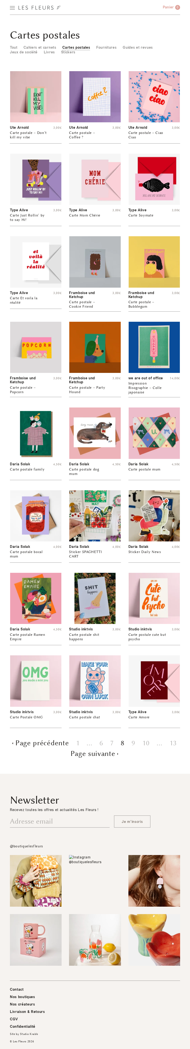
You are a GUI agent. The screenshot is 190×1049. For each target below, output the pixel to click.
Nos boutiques (22, 997)
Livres (49, 52)
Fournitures (106, 47)
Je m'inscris (132, 821)
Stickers (68, 52)
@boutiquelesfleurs (26, 846)
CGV (14, 1019)
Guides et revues (138, 47)
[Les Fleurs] (39, 8)
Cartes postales (76, 47)
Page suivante (93, 753)
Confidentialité (22, 1026)
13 (173, 743)
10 (145, 743)
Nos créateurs (22, 1004)
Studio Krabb (29, 1034)
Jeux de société (24, 52)
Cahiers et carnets (40, 47)
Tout (14, 47)
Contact (17, 989)
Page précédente (42, 743)
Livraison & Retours (27, 1011)
